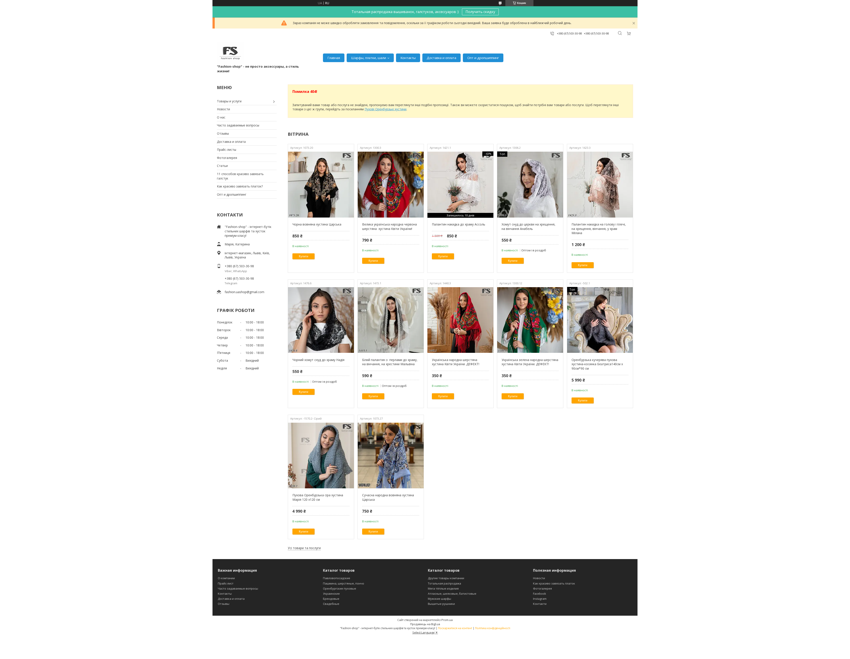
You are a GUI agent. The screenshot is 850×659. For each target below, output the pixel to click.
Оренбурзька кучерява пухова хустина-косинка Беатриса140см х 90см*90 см (597, 364)
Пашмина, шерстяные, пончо (343, 583)
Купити (303, 256)
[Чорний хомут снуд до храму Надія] (321, 320)
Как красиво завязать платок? (240, 186)
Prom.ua (447, 620)
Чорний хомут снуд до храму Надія (318, 360)
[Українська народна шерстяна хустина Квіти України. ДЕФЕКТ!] (460, 320)
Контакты (408, 57)
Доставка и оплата (441, 57)
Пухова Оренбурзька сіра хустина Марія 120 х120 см (317, 497)
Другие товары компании (446, 578)
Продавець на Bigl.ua (425, 624)
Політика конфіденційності (492, 628)
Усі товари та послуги (304, 548)
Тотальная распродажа (444, 583)
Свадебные (331, 604)
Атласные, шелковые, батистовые (452, 594)
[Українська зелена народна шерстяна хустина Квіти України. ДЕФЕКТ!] (530, 320)
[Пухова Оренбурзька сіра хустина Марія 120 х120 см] (321, 455)
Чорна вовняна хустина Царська (316, 224)
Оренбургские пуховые (339, 588)
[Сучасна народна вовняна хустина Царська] (390, 455)
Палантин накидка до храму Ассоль (458, 224)
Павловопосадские (336, 578)
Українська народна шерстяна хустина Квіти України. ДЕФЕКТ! (455, 362)
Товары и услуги (229, 101)
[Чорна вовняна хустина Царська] (321, 184)
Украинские (331, 594)
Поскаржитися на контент (455, 628)
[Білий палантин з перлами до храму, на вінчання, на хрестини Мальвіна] (390, 320)
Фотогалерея (227, 158)
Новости (223, 109)
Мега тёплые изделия (443, 588)
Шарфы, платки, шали (368, 57)
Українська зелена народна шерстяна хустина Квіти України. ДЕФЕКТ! (530, 362)
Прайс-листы (226, 149)
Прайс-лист (226, 583)
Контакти (540, 604)
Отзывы (223, 133)
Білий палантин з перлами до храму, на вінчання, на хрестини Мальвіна (389, 362)
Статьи (222, 166)
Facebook (539, 594)
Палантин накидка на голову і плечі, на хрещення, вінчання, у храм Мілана (599, 228)
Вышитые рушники (441, 604)
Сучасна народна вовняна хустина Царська (388, 497)
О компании (226, 578)
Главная (333, 57)
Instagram (540, 599)
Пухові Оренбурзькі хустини (385, 109)
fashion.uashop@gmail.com (244, 292)
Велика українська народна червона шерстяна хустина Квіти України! (389, 226)
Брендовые (331, 599)
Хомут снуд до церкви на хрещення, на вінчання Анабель (528, 226)
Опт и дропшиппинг (483, 57)
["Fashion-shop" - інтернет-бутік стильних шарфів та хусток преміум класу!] (230, 53)
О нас (221, 117)
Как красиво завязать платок (554, 583)
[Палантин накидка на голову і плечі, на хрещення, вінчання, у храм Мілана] (600, 184)
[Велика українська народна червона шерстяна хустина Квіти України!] (390, 184)
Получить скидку (480, 11)
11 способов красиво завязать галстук (240, 176)
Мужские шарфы (439, 599)
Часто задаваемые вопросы (238, 125)
